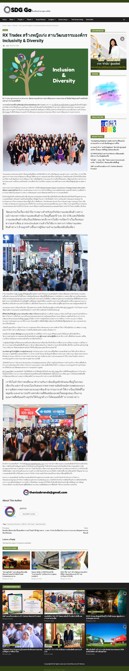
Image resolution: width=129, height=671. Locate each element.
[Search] (124, 20)
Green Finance (40, 19)
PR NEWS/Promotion (51, 611)
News (11, 19)
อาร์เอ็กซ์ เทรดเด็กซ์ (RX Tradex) (63, 105)
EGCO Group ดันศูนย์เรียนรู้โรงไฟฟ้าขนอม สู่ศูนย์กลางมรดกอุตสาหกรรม (106, 602)
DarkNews (71, 664)
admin (7, 45)
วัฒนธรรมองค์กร (40, 524)
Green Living (62, 19)
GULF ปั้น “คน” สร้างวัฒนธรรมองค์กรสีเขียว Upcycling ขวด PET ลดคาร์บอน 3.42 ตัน (74, 560)
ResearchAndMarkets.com (34, 464)
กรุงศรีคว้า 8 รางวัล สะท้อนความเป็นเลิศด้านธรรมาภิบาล (64, 635)
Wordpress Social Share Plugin (54, 670)
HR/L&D (5, 30)
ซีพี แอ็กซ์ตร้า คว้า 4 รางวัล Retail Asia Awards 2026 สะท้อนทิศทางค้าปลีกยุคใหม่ (106, 635)
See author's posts (29, 514)
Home (5, 19)
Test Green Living (77, 19)
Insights (51, 19)
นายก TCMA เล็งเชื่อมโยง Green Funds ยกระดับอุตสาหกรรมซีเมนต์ (66, 530)
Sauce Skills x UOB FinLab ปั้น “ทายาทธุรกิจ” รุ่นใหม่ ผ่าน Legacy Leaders (45, 560)
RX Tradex (67, 307)
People (20, 19)
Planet (29, 19)
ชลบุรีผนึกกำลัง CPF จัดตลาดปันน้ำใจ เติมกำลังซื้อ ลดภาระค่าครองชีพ (64, 602)
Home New (89, 19)
